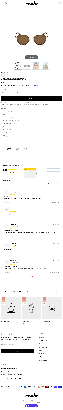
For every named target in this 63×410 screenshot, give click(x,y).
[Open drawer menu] (2, 3)
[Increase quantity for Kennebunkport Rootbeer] (17, 92)
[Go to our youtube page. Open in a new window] (15, 378)
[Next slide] (60, 35)
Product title (5, 321)
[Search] (6, 3)
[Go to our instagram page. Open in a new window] (7, 378)
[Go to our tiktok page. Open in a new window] (11, 378)
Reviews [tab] (5, 180)
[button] (3, 75)
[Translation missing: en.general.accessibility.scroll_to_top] (38, 401)
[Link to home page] (31, 395)
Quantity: (3, 89)
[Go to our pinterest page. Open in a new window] (20, 378)
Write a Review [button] (55, 170)
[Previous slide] (3, 35)
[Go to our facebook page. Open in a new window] (3, 378)
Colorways (4, 72)
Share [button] (7, 202)
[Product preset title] (11, 308)
